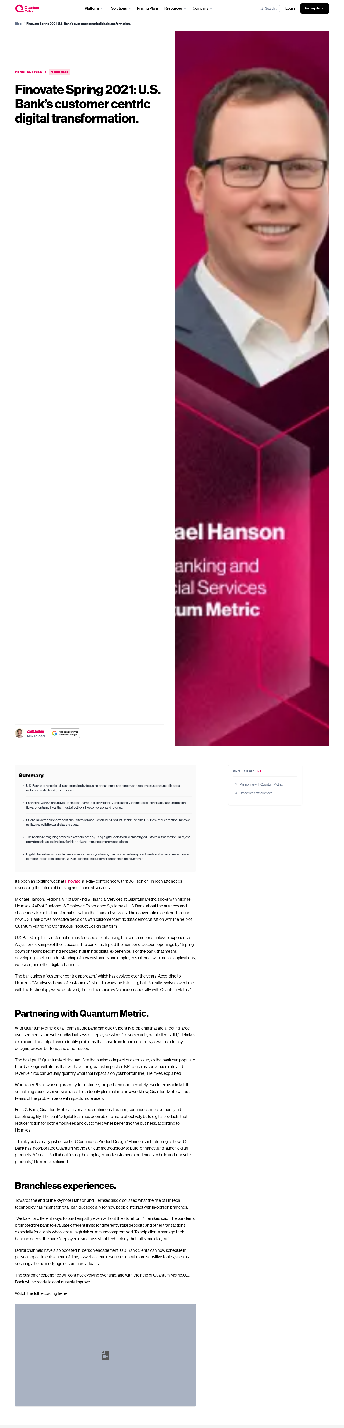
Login (290, 8)
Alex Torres (35, 731)
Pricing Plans (148, 8)
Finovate (73, 881)
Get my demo (314, 8)
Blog (18, 24)
